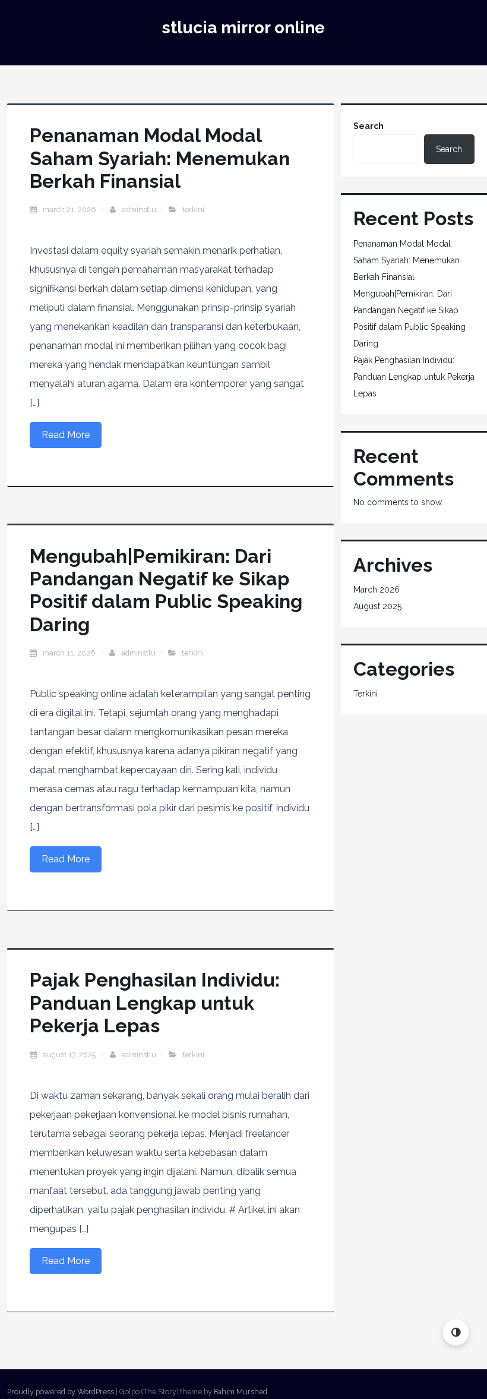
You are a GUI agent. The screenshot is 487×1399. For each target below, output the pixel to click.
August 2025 (377, 606)
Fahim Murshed (240, 1391)
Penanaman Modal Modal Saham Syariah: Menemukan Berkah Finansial (160, 158)
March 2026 (376, 589)
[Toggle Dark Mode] (455, 1332)
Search (368, 126)
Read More (66, 434)
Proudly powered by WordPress (60, 1391)
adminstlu (139, 209)
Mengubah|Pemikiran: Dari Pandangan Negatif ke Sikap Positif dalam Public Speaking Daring (166, 590)
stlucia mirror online (243, 27)
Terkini (193, 209)
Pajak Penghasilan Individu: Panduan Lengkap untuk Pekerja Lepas (155, 1002)
